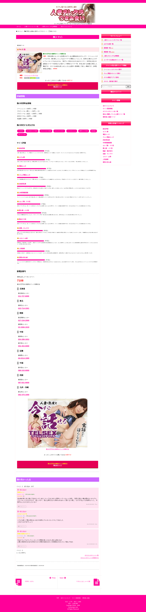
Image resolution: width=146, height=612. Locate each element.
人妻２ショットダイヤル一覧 (113, 40)
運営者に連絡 (86, 598)
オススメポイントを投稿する (90, 558)
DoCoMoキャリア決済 (32, 130)
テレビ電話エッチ (108, 137)
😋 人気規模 (21, 248)
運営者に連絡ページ (109, 117)
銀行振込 (94, 130)
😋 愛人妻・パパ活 (23, 210)
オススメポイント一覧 (92, 555)
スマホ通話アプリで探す (111, 77)
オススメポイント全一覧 (110, 111)
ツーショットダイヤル (31, 75)
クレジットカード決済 (46, 130)
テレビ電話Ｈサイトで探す (112, 73)
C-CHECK (21, 130)
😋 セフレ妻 (21, 157)
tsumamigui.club (73, 607)
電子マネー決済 (22, 134)
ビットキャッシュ (72, 130)
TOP (58, 598)
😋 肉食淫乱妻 (21, 184)
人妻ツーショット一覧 (31, 26)
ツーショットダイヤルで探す (113, 69)
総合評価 (105, 129)
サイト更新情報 (108, 108)
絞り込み (23, 489)
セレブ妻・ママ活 (108, 145)
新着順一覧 (108, 48)
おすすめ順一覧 (109, 44)
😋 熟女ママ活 (21, 219)
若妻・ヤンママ (108, 154)
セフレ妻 (105, 131)
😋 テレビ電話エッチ (23, 175)
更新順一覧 (109, 52)
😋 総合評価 (21, 148)
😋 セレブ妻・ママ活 (23, 201)
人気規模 (105, 159)
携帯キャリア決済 (84, 130)
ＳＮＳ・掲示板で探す (111, 81)
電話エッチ (106, 134)
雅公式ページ (58, 86)
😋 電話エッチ (21, 166)
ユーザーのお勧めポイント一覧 (113, 59)
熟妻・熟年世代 (108, 151)
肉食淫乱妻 (106, 140)
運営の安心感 (107, 162)
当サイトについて (66, 26)
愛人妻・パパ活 (108, 148)
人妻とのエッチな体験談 (49, 26)
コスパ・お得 (107, 156)
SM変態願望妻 (107, 142)
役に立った (22, 506)
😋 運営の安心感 (22, 257)
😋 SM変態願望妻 (22, 192)
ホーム (19, 26)
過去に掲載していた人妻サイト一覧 (114, 114)
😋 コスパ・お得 (22, 238)
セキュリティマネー (59, 130)
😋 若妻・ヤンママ (23, 228)
